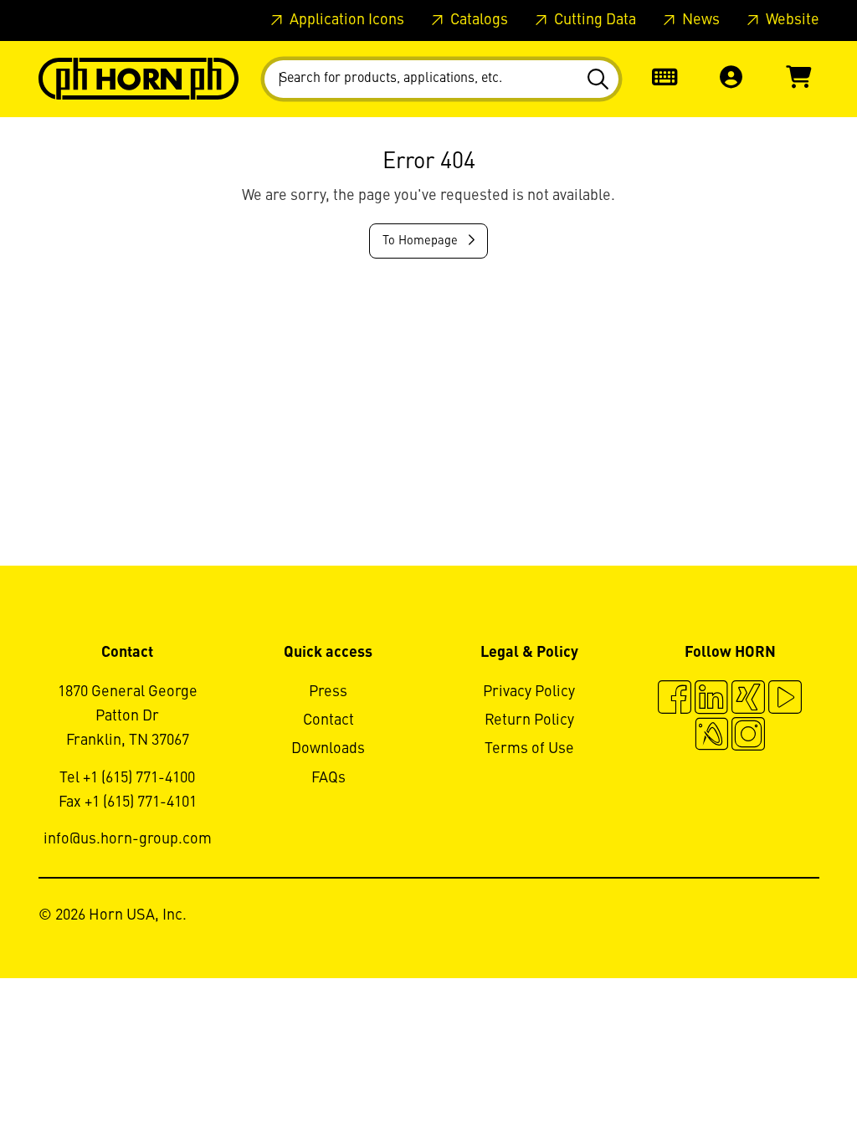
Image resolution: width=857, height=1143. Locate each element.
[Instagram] (748, 736)
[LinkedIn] (711, 699)
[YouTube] (785, 699)
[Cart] (798, 79)
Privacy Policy (529, 692)
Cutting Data (593, 20)
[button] (731, 79)
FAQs (328, 778)
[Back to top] (780, 1084)
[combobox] (441, 79)
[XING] (748, 699)
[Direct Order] (664, 79)
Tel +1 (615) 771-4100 (127, 778)
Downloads (328, 748)
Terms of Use (529, 748)
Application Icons (345, 20)
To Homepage (421, 241)
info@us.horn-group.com (128, 839)
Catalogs (477, 20)
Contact (328, 720)
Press (328, 692)
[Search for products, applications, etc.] (600, 79)
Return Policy (529, 720)
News (699, 20)
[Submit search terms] (600, 79)
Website (790, 20)
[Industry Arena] (711, 736)
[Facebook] (674, 699)
